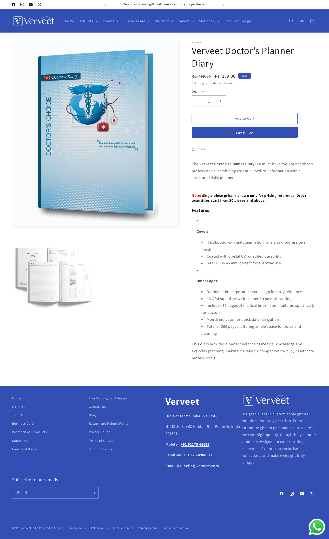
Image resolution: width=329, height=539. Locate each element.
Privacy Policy (99, 432)
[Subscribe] (93, 493)
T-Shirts (18, 415)
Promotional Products (29, 432)
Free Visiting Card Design (108, 398)
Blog (92, 415)
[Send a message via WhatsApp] (317, 527)
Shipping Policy (101, 449)
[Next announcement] (223, 4)
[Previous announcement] (105, 4)
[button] (88, 21)
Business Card (23, 424)
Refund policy (99, 527)
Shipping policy (148, 527)
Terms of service (101, 440)
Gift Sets (18, 406)
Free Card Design (25, 449)
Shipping (198, 83)
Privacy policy (77, 527)
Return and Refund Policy (109, 424)
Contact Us (97, 406)
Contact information (176, 527)
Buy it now (245, 132)
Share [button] (201, 149)
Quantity (198, 91)
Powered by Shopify (51, 528)
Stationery (20, 440)
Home (16, 398)
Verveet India (30, 528)
